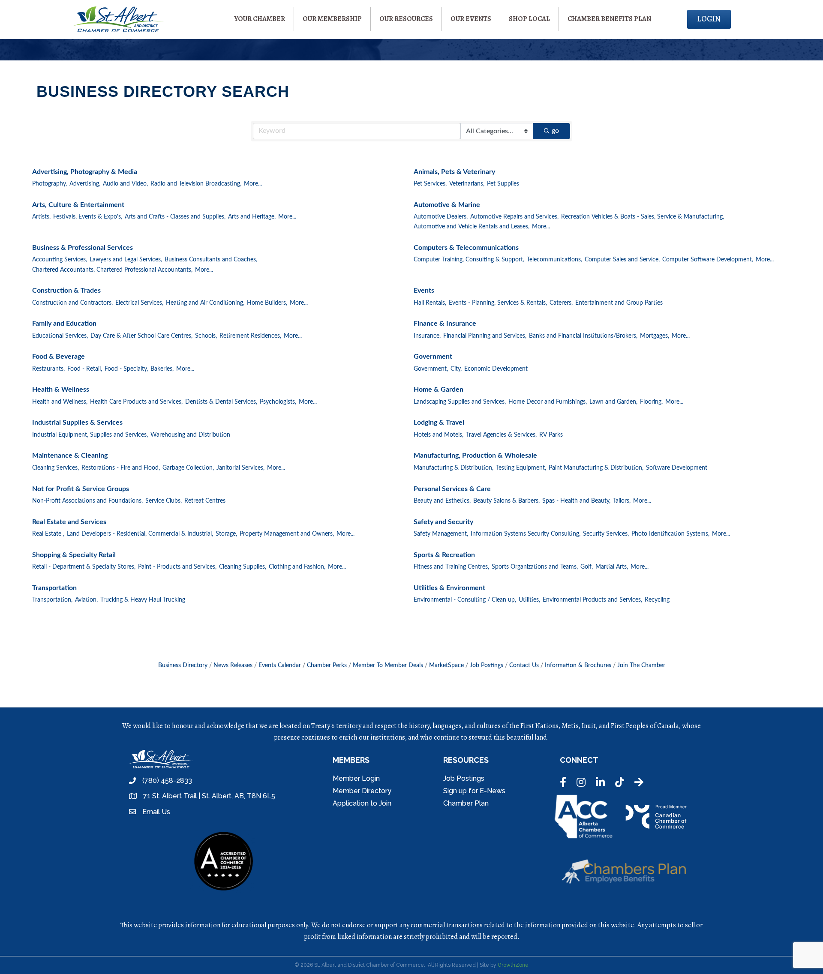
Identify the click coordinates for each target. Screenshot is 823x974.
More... (253, 184)
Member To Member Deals (388, 665)
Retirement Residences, (250, 336)
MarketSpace (446, 665)
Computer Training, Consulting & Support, (469, 260)
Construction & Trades (66, 290)
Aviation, (86, 600)
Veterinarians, (466, 184)
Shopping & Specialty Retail (74, 554)
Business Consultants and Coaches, (211, 260)
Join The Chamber (641, 665)
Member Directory (362, 791)
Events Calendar (279, 665)
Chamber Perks (327, 665)
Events (424, 290)
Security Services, (606, 534)
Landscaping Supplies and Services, (460, 402)
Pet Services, (430, 184)
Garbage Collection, (188, 468)
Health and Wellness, (59, 402)
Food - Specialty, (126, 369)
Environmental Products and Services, (592, 600)
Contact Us (524, 665)
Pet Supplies (503, 184)
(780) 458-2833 (167, 780)
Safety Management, (441, 534)
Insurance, (427, 336)
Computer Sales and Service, (622, 260)
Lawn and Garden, (613, 402)
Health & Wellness (60, 389)
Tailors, (622, 501)
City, (456, 369)
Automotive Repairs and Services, (514, 217)
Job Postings (486, 665)
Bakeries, (162, 369)
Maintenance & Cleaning (70, 455)
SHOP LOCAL (529, 19)
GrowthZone (513, 965)
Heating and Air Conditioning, (205, 303)
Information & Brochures (578, 665)
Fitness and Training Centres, (451, 567)
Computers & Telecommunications (466, 247)
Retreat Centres (204, 501)
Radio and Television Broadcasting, (195, 184)
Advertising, (84, 184)
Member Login (356, 778)
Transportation (54, 587)
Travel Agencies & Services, (501, 435)
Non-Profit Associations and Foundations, (87, 501)
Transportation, (52, 600)
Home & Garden (438, 389)
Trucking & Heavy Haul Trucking (142, 600)
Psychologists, (278, 402)
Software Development (676, 468)
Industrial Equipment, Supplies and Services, (90, 435)
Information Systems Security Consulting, (525, 534)
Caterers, (561, 303)
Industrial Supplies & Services (77, 422)
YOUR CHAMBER (259, 19)
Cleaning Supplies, (242, 567)
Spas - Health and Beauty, (576, 501)
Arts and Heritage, (252, 217)
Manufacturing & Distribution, (453, 468)
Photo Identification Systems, (670, 534)
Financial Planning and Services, (484, 336)
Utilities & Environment (449, 587)
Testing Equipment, (521, 468)
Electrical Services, (139, 303)
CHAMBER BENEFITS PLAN (609, 19)
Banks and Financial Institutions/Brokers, (583, 336)
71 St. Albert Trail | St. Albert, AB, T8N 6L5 (209, 796)
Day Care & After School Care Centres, (141, 336)
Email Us (156, 812)
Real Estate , (48, 534)
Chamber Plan (466, 803)
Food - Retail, (84, 369)
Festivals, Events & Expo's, (87, 217)
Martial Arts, (611, 567)
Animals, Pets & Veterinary (454, 171)
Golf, (586, 567)
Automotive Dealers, (441, 217)
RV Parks (551, 435)
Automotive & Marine (447, 204)
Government (433, 356)
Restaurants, (48, 369)
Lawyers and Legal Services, (126, 260)
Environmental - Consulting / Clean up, (465, 600)
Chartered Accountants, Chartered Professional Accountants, (112, 270)
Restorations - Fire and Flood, (120, 468)
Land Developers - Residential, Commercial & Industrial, (140, 534)
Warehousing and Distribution (190, 435)
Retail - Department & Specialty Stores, (83, 567)
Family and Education (64, 323)
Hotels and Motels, (438, 435)
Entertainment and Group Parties (619, 303)
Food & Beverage (58, 356)
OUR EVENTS (471, 19)
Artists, (41, 217)
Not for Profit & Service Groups (80, 489)
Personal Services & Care (452, 489)
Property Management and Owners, (287, 534)
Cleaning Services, (55, 468)
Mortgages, (654, 336)
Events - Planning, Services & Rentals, (498, 303)
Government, (431, 369)
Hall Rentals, (430, 303)
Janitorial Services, (240, 468)
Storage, (226, 534)
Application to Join (362, 803)
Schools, (206, 336)
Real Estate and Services (69, 521)
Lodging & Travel (439, 422)
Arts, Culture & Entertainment (78, 204)
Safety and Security (443, 521)
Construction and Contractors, (72, 303)
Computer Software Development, (707, 260)
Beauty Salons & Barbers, (506, 501)
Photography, (49, 184)
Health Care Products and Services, (136, 402)
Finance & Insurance (445, 323)
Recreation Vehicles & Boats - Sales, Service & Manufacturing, (642, 217)
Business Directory (182, 665)
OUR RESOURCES (406, 19)
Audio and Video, (125, 184)
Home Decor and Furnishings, (547, 402)
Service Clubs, (163, 501)
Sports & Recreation (444, 554)
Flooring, (651, 402)
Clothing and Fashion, (297, 567)
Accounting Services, (59, 260)
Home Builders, (267, 303)
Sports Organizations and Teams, (535, 567)
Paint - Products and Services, (177, 567)
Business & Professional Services (82, 247)
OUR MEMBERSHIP (332, 19)
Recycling (657, 600)
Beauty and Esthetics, (442, 501)
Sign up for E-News (474, 791)
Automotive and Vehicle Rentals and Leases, (471, 227)
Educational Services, (60, 336)
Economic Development (496, 369)
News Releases (232, 665)
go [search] (555, 130)
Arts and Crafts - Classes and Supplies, (175, 217)
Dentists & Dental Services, (221, 402)
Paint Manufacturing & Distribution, (596, 468)
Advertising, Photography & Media (84, 171)
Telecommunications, (554, 260)
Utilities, (529, 600)
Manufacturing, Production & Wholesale (475, 455)
